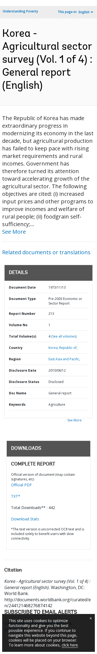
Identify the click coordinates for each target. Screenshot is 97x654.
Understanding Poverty (20, 11)
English (84, 12)
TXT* (15, 496)
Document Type (22, 298)
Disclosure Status (24, 381)
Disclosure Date (22, 370)
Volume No (18, 325)
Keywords (17, 404)
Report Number (22, 313)
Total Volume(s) (22, 336)
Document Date (22, 287)
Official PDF (21, 484)
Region (15, 359)
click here (70, 645)
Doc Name (17, 393)
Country (16, 347)
